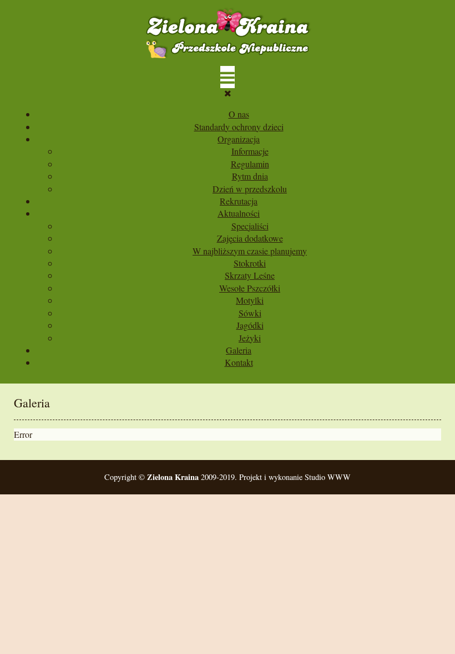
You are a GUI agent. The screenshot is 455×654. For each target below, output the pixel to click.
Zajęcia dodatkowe (250, 238)
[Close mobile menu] (227, 93)
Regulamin (250, 164)
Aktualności (239, 213)
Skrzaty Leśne (250, 275)
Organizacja (239, 139)
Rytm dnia (250, 176)
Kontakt (239, 362)
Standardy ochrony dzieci (239, 126)
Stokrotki (250, 263)
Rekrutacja (238, 201)
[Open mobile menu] (227, 77)
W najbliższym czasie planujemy (250, 251)
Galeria (238, 350)
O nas (239, 114)
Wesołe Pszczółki (249, 288)
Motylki (250, 300)
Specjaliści (250, 226)
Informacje (250, 151)
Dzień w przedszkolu (250, 189)
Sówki (250, 313)
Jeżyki (250, 338)
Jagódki (250, 325)
